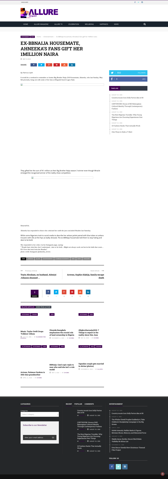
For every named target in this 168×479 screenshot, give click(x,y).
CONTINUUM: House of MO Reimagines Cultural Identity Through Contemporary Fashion (52, 30)
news (79, 258)
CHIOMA (71, 338)
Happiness (104, 24)
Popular (78, 404)
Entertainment (25, 37)
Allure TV (58, 24)
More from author (43, 307)
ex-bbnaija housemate (62, 258)
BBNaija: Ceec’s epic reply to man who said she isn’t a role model (61, 367)
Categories (24, 411)
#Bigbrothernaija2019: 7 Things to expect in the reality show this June (89, 332)
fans (73, 258)
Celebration (73, 24)
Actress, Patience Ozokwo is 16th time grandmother (33, 373)
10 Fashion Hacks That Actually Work (89, 447)
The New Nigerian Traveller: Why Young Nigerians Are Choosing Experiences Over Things (89, 436)
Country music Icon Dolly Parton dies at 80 (36, 28)
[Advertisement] (128, 50)
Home (25, 24)
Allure (38, 258)
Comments (89, 404)
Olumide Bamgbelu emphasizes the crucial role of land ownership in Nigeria (61, 332)
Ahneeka (30, 258)
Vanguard (24, 2)
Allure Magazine (41, 24)
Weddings (98, 346)
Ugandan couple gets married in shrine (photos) (91, 364)
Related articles (27, 307)
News (116, 24)
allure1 (100, 369)
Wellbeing (89, 24)
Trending (34, 314)
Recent (69, 404)
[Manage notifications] (162, 474)
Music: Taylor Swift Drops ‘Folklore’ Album (32, 332)
